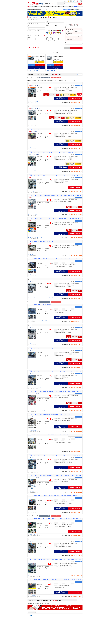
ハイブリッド (45, 6)
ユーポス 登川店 (31, 491)
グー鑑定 (55, 6)
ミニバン (38, 6)
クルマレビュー (63, 6)
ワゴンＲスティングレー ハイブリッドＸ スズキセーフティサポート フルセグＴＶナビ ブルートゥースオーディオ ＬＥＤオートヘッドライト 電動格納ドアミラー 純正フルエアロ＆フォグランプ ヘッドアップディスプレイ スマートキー (57, 518)
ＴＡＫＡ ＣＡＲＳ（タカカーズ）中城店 (34, 387)
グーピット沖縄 (68, 6)
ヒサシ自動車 (30, 147)
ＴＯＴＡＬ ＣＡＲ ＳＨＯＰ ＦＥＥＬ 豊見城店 (36, 410)
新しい (32, 80)
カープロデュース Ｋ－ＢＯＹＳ (33, 534)
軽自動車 (35, 6)
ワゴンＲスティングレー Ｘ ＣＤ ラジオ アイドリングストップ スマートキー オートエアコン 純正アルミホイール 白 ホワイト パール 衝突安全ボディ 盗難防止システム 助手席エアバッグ (57, 218)
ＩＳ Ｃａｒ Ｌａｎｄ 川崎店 (33, 70)
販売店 (61, 3)
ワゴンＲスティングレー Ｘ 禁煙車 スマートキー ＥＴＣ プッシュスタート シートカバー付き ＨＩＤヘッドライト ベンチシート (57, 579)
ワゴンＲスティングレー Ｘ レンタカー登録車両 (42, 304)
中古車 (29, 6)
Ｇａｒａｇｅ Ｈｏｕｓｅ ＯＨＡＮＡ (34, 471)
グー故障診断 (68, 24)
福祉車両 (48, 6)
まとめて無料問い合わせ (56, 77)
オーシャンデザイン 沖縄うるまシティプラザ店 (35, 237)
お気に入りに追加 (80, 1)
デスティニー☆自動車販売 (32, 191)
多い (63, 80)
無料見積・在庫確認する (40, 65)
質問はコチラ (70, 1)
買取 (72, 6)
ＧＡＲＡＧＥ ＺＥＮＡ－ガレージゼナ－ (34, 511)
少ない (66, 80)
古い (35, 80)
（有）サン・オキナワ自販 (32, 430)
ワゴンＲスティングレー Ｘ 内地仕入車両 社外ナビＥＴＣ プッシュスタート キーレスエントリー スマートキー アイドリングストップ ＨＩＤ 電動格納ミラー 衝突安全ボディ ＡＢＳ (57, 391)
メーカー (32, 6)
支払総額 (30, 32)
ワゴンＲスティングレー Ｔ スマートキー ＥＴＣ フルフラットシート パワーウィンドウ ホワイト (51, 434)
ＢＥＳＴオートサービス (32, 450)
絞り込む (76, 47)
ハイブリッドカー (56, 40)
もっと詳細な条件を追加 (35, 47)
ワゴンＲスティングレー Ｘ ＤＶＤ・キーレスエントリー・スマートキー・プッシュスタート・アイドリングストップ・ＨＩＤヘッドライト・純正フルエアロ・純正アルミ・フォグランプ (57, 371)
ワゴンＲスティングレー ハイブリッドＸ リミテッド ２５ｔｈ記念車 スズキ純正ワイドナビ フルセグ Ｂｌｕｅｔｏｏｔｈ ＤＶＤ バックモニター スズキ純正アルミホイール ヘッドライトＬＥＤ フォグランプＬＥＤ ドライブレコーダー (56, 559)
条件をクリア (67, 47)
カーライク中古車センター (32, 595)
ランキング (58, 6)
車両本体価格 (35, 32)
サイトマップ (65, 1)
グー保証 (75, 24)
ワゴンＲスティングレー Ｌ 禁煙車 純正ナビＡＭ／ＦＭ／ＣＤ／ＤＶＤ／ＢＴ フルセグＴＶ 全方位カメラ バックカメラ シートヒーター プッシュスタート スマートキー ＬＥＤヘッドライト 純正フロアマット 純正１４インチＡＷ (57, 152)
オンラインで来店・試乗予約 (61, 167)
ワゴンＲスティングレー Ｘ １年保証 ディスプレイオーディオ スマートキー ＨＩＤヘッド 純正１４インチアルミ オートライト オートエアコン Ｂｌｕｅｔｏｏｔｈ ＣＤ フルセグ (57, 195)
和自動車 (29, 274)
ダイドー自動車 (30, 254)
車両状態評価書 (73, 94)
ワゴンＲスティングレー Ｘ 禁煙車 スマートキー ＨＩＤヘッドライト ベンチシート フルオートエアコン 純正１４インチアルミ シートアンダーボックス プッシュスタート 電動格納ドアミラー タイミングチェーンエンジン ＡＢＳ (57, 175)
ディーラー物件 (69, 25)
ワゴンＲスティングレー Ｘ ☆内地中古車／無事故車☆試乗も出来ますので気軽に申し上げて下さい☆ (51, 414)
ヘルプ (75, 1)
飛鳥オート (30, 575)
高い (45, 80)
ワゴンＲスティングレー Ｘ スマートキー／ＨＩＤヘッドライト (44, 348)
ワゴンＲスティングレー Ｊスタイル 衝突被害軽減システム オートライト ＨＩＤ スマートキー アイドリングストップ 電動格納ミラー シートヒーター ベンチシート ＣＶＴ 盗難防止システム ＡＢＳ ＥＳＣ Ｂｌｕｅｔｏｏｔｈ (57, 475)
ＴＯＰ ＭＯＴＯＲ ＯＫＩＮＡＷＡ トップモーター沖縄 (37, 320)
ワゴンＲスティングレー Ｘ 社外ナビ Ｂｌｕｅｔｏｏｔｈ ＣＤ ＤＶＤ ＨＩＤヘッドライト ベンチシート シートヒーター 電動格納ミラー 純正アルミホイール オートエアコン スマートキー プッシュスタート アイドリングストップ (57, 258)
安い (42, 80)
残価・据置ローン (70, 39)
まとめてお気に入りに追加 (44, 77)
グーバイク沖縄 (76, 6)
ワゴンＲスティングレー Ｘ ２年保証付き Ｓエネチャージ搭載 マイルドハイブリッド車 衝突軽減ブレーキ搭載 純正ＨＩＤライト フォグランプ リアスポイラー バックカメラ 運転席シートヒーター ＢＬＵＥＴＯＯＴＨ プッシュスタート (57, 495)
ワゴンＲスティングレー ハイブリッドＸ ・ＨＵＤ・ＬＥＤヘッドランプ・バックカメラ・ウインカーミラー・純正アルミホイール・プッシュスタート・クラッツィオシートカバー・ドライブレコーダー (57, 455)
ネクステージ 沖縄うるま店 (51, 70)
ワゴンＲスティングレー (37, 129)
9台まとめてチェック (32, 77)
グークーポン (76, 25)
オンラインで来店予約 (36, 68)
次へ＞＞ (80, 74)
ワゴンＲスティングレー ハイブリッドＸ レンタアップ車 (42, 241)
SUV (41, 6)
